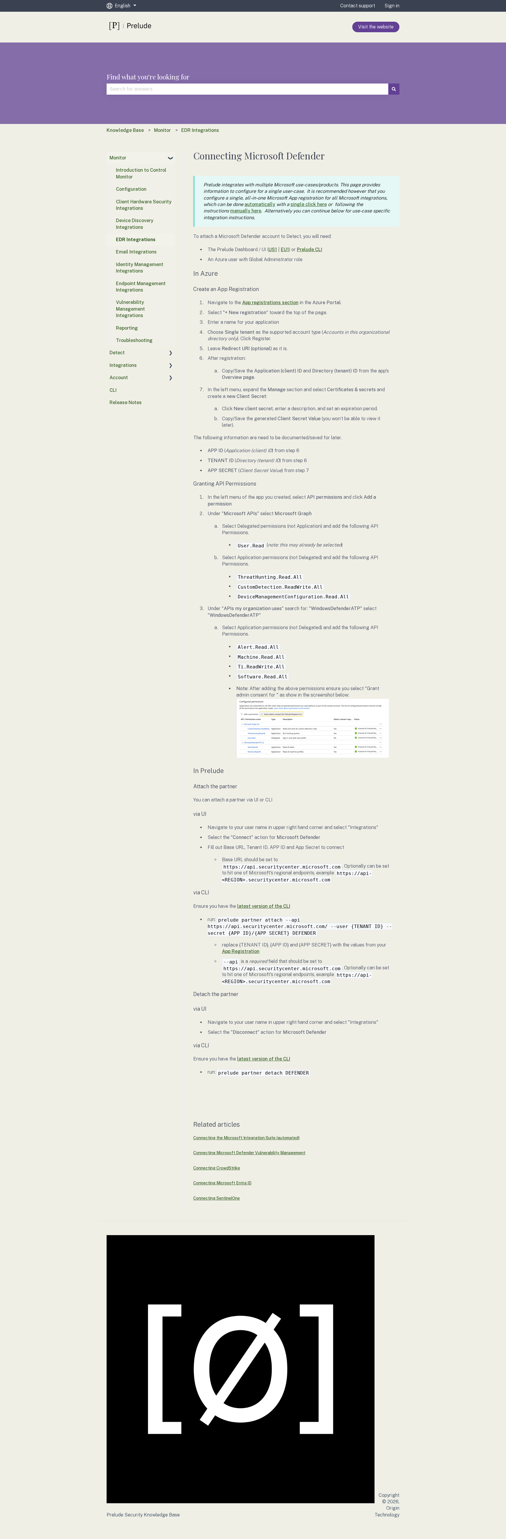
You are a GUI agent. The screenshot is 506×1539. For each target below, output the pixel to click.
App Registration (240, 951)
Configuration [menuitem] (131, 189)
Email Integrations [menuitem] (136, 252)
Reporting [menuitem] (127, 328)
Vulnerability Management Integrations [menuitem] (130, 308)
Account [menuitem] (119, 377)
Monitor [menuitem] (118, 158)
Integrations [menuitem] (123, 365)
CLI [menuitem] (113, 390)
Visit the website (376, 27)
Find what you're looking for (148, 76)
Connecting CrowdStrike (216, 1168)
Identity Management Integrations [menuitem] (139, 268)
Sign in (391, 5)
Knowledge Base (125, 130)
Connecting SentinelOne (216, 1198)
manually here (245, 211)
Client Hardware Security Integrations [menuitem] (144, 205)
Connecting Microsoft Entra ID (222, 1183)
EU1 (285, 249)
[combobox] (247, 89)
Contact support (357, 5)
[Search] (393, 89)
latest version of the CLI (263, 906)
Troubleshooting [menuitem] (134, 340)
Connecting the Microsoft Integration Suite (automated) (246, 1137)
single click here (308, 204)
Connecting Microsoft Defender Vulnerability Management (249, 1152)
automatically (260, 204)
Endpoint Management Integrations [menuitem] (141, 287)
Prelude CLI (309, 249)
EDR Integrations (200, 130)
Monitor (162, 130)
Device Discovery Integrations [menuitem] (134, 224)
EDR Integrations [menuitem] (135, 239)
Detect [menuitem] (117, 352)
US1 (273, 249)
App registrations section (270, 302)
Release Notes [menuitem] (126, 402)
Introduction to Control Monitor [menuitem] (141, 173)
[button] (170, 158)
